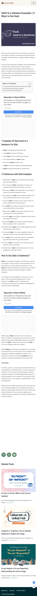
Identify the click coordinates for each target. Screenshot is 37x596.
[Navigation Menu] (33, 3)
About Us (4, 590)
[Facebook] (3, 454)
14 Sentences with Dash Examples (13, 88)
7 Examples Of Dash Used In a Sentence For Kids (17, 86)
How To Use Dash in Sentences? (13, 90)
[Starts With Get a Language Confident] (7, 3)
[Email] (14, 454)
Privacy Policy (20, 590)
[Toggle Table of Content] (29, 83)
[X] (9, 454)
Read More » (11, 502)
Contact (12, 590)
